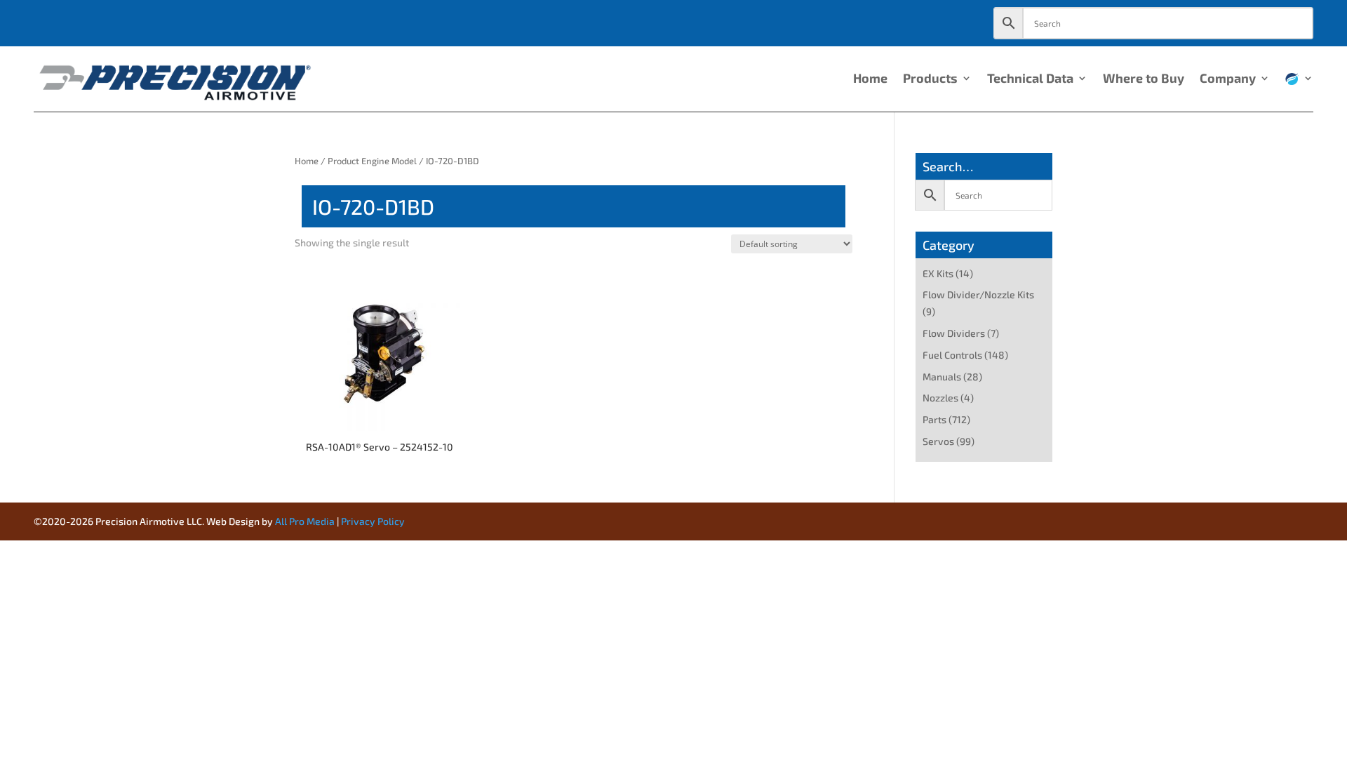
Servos (938, 441)
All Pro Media (305, 521)
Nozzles (940, 398)
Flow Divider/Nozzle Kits (978, 294)
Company (1228, 79)
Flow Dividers (954, 333)
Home (870, 79)
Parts (934, 419)
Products (930, 79)
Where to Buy (1143, 79)
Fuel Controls (952, 355)
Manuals (942, 377)
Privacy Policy (373, 521)
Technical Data (1030, 79)
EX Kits (938, 273)
